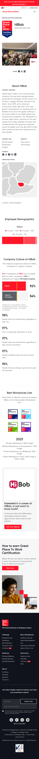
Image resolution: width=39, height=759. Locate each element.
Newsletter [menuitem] (23, 659)
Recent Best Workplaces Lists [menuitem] (27, 642)
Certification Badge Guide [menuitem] (10, 730)
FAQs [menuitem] (21, 664)
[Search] (27, 8)
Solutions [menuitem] (5, 653)
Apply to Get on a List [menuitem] (26, 648)
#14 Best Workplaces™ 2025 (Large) (19, 443)
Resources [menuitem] (24, 653)
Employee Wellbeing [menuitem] (8, 656)
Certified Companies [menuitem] (26, 638)
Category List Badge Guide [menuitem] (20, 732)
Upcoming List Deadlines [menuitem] (27, 645)
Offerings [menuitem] (5, 635)
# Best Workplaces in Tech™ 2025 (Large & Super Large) (19, 458)
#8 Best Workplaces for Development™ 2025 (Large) (19, 447)
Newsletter (34, 8)
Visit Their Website (13, 527)
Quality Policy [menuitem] (20, 737)
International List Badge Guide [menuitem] (14, 734)
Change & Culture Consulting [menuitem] (7, 647)
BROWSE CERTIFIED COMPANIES (12, 18)
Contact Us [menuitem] (5, 680)
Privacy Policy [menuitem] (30, 734)
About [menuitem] (4, 669)
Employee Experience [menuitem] (8, 661)
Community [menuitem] (25, 661)
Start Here (10, 568)
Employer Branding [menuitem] (7, 659)
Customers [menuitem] (5, 674)
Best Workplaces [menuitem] (7, 643)
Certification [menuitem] (5, 640)
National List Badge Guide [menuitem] (28, 730)
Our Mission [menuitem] (5, 672)
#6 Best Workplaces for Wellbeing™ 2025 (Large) (19, 452)
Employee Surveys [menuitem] (7, 638)
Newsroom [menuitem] (5, 677)
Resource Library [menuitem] (25, 656)
